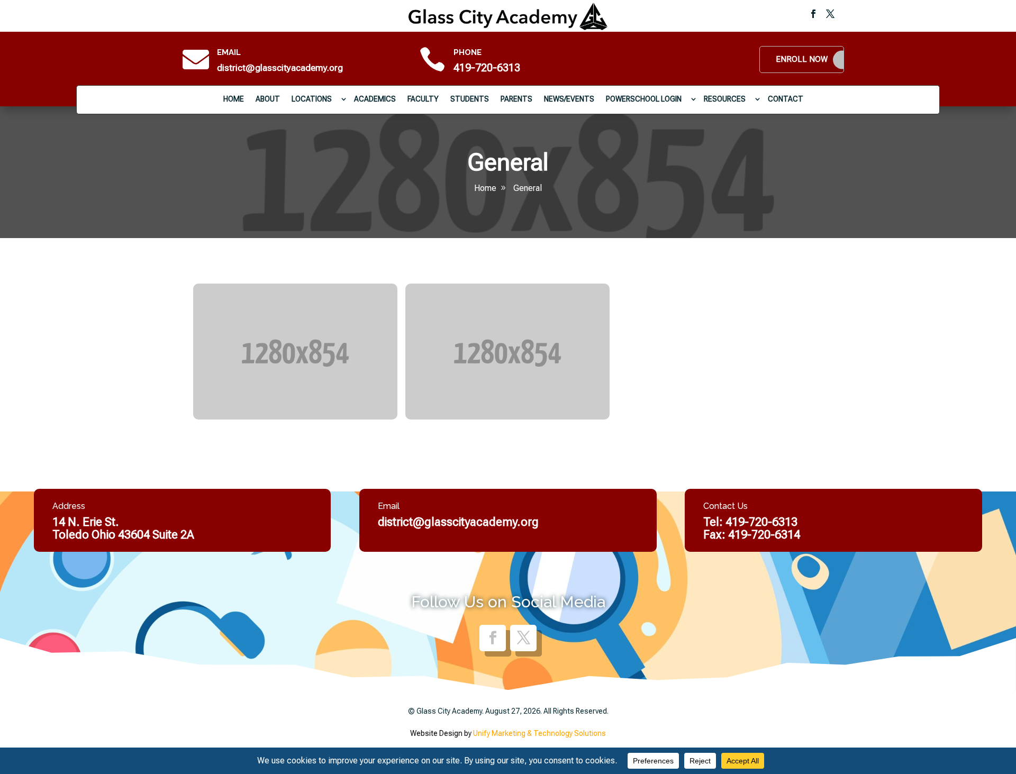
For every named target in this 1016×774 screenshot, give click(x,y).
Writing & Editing (449, 394)
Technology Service (247, 394)
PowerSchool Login (644, 99)
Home (233, 99)
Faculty (423, 99)
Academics (375, 99)
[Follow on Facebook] (813, 13)
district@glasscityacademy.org (280, 67)
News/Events (569, 99)
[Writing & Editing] (507, 352)
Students (469, 99)
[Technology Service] (295, 352)
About (268, 99)
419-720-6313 (486, 67)
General (527, 188)
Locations (312, 99)
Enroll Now (802, 59)
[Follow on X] (830, 13)
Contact (785, 99)
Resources (725, 99)
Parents (516, 99)
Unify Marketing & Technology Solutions (539, 733)
